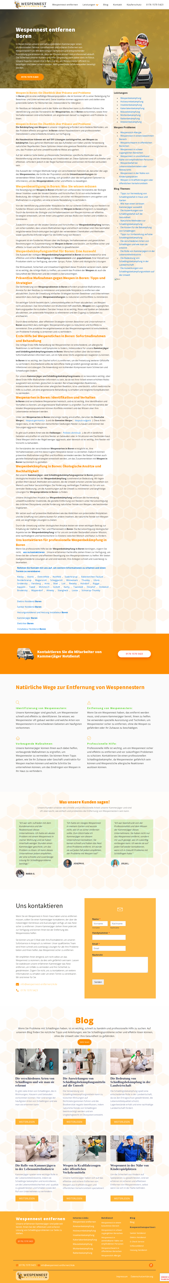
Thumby (85, 580)
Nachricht (97, 955)
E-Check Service (137, 1241)
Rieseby (73, 583)
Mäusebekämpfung (130, 111)
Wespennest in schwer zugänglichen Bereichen (131, 151)
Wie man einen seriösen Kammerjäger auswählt (131, 205)
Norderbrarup (24, 580)
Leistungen (89, 4)
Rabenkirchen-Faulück (92, 576)
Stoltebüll (104, 586)
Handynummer (101, 933)
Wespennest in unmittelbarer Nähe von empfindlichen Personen (136, 158)
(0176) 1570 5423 (25, 1241)
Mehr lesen (84, 1042)
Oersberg (36, 583)
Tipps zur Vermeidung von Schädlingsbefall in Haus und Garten (133, 197)
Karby (67, 586)
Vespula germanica (34, 420)
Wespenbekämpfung (130, 98)
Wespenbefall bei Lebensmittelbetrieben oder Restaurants (133, 166)
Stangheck (63, 590)
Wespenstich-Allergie (130, 132)
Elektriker (25, 623)
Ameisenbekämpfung (131, 121)
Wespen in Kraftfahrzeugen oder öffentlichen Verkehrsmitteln (136, 181)
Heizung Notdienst (138, 1250)
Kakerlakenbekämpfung (132, 108)
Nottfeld (57, 576)
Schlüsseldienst (137, 1245)
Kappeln (21, 586)
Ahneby (50, 590)
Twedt (32, 586)
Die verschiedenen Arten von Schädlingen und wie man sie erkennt (134, 244)
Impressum (122, 1276)
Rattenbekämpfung (130, 118)
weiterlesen (27, 1121)
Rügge (96, 583)
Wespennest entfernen (65, 4)
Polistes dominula (72, 432)
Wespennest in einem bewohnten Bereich (136, 137)
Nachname (114, 928)
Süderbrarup (71, 576)
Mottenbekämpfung (130, 115)
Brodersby (22, 590)
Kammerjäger (27, 618)
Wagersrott (41, 580)
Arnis (47, 583)
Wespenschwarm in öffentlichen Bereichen (135, 144)
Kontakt (117, 4)
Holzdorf (84, 583)
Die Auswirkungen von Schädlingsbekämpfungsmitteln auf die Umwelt (136, 271)
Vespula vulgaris (83, 420)
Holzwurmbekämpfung (131, 101)
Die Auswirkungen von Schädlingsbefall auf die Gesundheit (131, 214)
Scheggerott (56, 580)
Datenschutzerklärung (142, 1276)
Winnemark (72, 580)
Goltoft (56, 586)
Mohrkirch (44, 586)
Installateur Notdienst (31, 629)
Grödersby (22, 583)
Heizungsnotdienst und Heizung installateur (42, 612)
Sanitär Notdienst (29, 606)
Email (96, 944)
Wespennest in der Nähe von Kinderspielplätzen (134, 175)
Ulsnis (96, 580)
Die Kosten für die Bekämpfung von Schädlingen (135, 229)
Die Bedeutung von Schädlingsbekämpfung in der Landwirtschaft (134, 261)
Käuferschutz (134, 4)
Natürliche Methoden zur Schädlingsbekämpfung (132, 222)
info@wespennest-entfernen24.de (39, 984)
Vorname (96, 928)
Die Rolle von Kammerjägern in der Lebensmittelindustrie (137, 253)
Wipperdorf (37, 590)
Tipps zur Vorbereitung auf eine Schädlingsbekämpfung (135, 236)
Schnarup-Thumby (91, 590)
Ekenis (30, 576)
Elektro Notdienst (29, 601)
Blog (105, 4)
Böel (55, 583)
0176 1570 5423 (154, 4)
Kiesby (20, 576)
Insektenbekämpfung (131, 104)
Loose (75, 590)
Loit (63, 583)
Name (96, 919)
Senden (98, 982)
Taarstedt (78, 586)
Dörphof (91, 586)
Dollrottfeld (43, 576)
